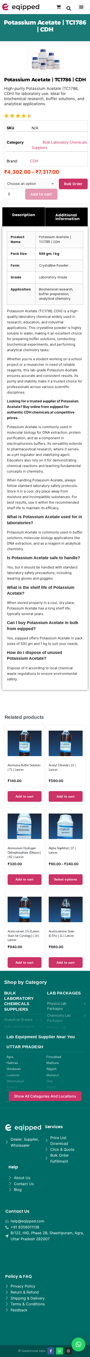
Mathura (52, 1063)
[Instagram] (68, 1351)
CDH (34, 161)
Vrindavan (13, 1069)
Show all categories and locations (45, 1096)
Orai (49, 1081)
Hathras (12, 1063)
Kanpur (11, 1087)
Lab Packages (64, 993)
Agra (9, 1057)
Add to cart (41, 194)
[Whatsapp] (59, 1351)
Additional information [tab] (67, 216)
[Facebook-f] (50, 1351)
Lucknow (12, 1075)
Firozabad (53, 1057)
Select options (65, 879)
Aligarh (51, 1069)
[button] (68, 8)
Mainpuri (52, 1075)
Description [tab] (23, 215)
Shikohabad (15, 1081)
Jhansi (51, 1087)
